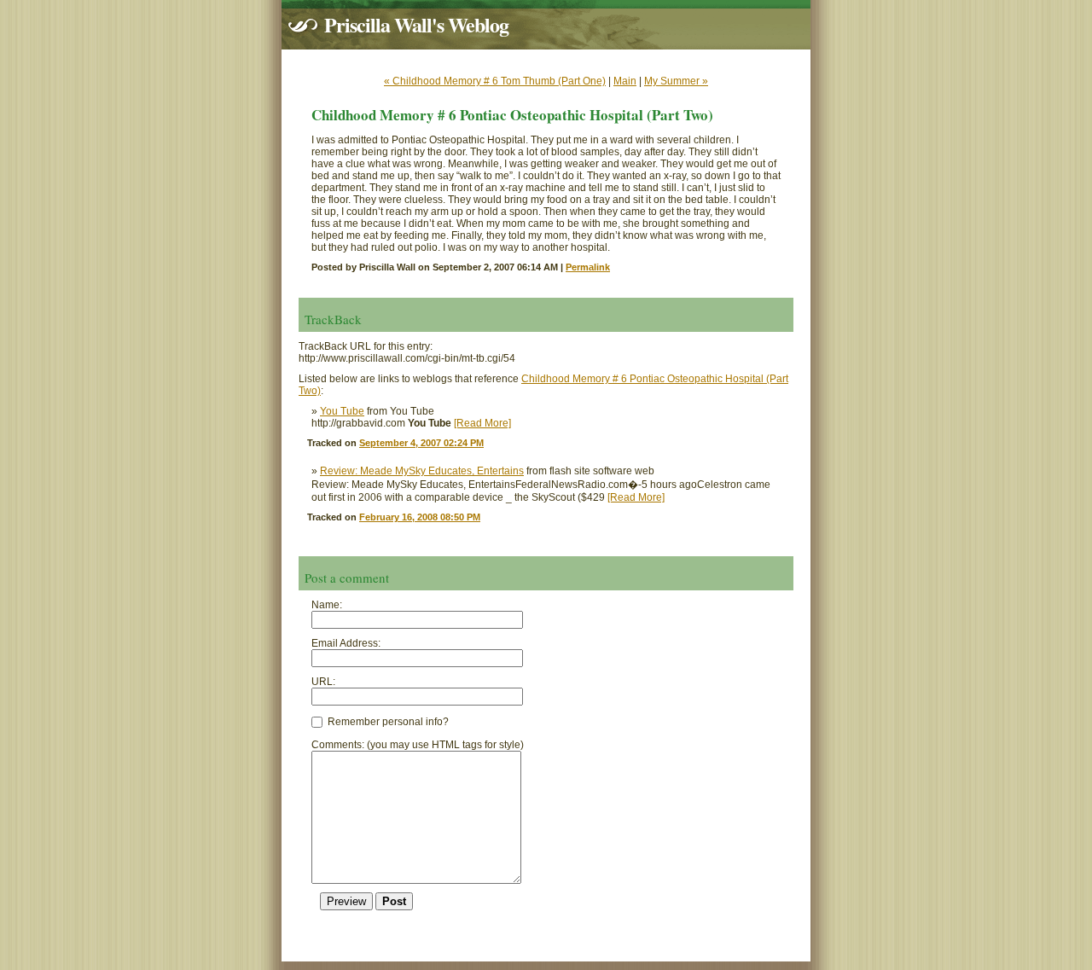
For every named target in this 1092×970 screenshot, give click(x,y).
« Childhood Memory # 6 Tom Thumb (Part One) (495, 81)
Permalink (588, 267)
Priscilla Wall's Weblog (416, 24)
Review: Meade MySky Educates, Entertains (422, 471)
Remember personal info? (387, 722)
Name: (326, 605)
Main (624, 81)
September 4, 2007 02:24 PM (421, 443)
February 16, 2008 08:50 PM (419, 517)
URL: (323, 682)
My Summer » (676, 81)
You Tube (342, 411)
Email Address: (345, 643)
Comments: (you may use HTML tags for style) (417, 745)
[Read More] (482, 423)
